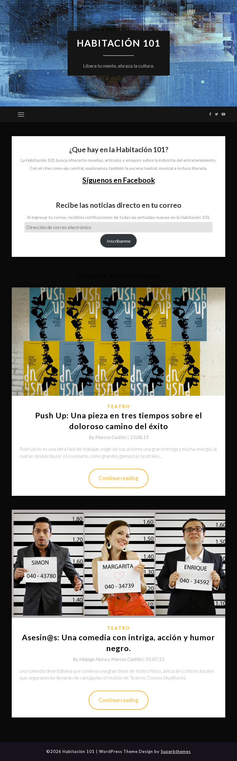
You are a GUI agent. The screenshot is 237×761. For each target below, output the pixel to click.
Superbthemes (176, 751)
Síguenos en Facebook (118, 180)
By (109, 437)
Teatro (118, 406)
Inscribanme (119, 241)
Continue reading (118, 478)
